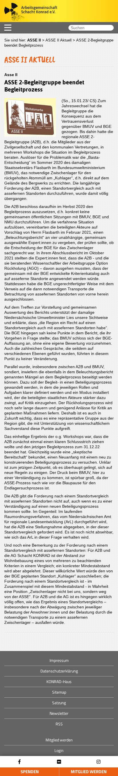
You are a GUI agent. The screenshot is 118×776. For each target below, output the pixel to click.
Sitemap (59, 692)
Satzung (59, 703)
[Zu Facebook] (19, 761)
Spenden (30, 771)
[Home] (28, 12)
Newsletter (59, 713)
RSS (59, 724)
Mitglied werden (89, 771)
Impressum (59, 660)
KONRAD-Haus (59, 681)
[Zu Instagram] (99, 761)
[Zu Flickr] (59, 761)
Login (59, 750)
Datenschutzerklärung (59, 671)
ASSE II (34, 40)
